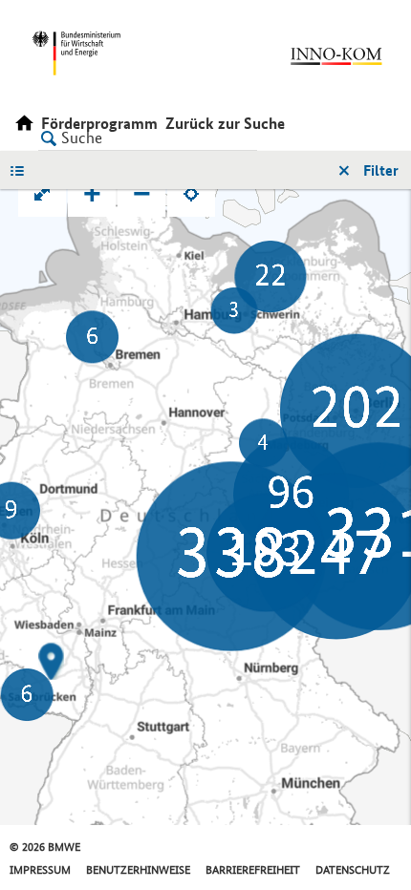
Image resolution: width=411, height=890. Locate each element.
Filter (381, 170)
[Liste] (22, 170)
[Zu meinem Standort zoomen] (191, 193)
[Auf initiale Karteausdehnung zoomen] (42, 193)
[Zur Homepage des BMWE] (106, 53)
